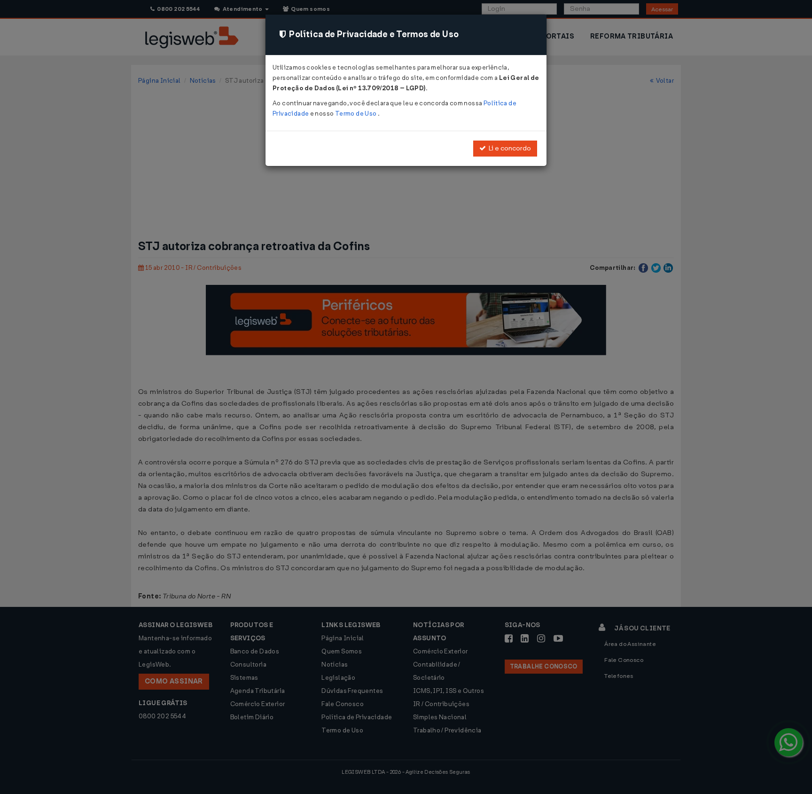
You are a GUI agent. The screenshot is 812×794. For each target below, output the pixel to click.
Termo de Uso (356, 114)
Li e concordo (508, 148)
